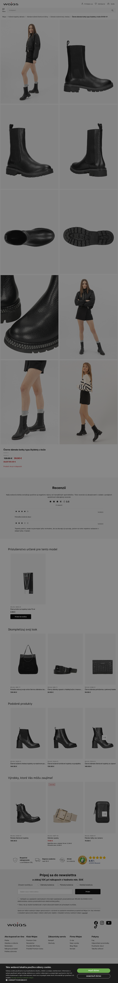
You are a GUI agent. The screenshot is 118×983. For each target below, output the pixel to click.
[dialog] (59, 491)
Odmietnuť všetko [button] (93, 976)
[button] (40, 980)
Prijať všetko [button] (93, 971)
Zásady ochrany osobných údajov (22, 978)
